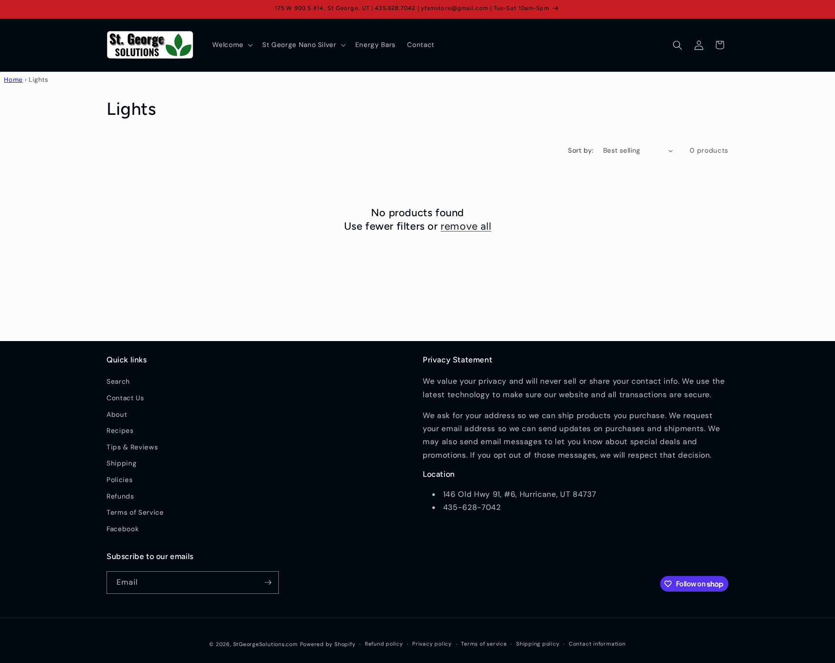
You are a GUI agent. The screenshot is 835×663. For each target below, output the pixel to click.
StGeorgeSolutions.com (265, 644)
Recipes (120, 430)
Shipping (122, 463)
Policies (120, 479)
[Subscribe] (267, 582)
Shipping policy (538, 643)
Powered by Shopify (328, 644)
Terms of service (484, 643)
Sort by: (581, 150)
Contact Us (125, 398)
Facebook (123, 529)
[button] (232, 45)
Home (13, 79)
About (117, 414)
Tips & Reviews (132, 447)
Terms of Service (135, 512)
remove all (466, 226)
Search (118, 381)
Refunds (120, 496)
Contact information (597, 643)
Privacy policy (432, 643)
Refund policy (384, 643)
